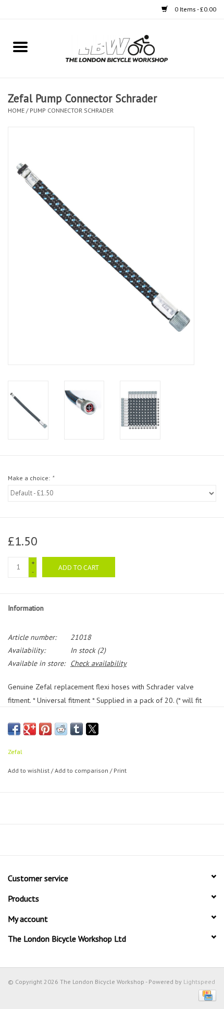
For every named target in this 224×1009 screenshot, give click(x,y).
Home (16, 110)
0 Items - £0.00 (194, 9)
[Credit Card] (205, 995)
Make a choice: (31, 478)
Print (120, 770)
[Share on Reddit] (61, 729)
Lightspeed (199, 982)
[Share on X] (92, 729)
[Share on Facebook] (14, 729)
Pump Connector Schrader (72, 110)
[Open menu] (20, 46)
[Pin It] (45, 729)
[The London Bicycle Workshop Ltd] (132, 48)
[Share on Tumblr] (76, 729)
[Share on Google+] (29, 729)
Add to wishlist (29, 770)
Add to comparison (82, 770)
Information (26, 608)
